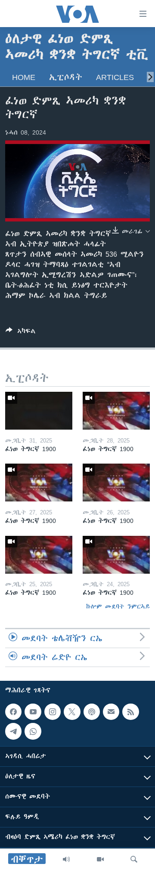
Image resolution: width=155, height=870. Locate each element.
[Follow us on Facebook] (13, 712)
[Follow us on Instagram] (52, 712)
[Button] (21, 333)
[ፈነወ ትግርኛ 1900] (38, 411)
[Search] (134, 859)
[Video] (100, 859)
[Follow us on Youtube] (33, 712)
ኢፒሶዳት (65, 77)
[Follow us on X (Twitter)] (72, 712)
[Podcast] (92, 712)
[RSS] (130, 712)
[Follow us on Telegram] (13, 731)
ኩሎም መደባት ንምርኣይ (118, 606)
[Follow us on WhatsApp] (33, 731)
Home (23, 77)
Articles (115, 77)
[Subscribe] (111, 712)
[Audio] (66, 859)
